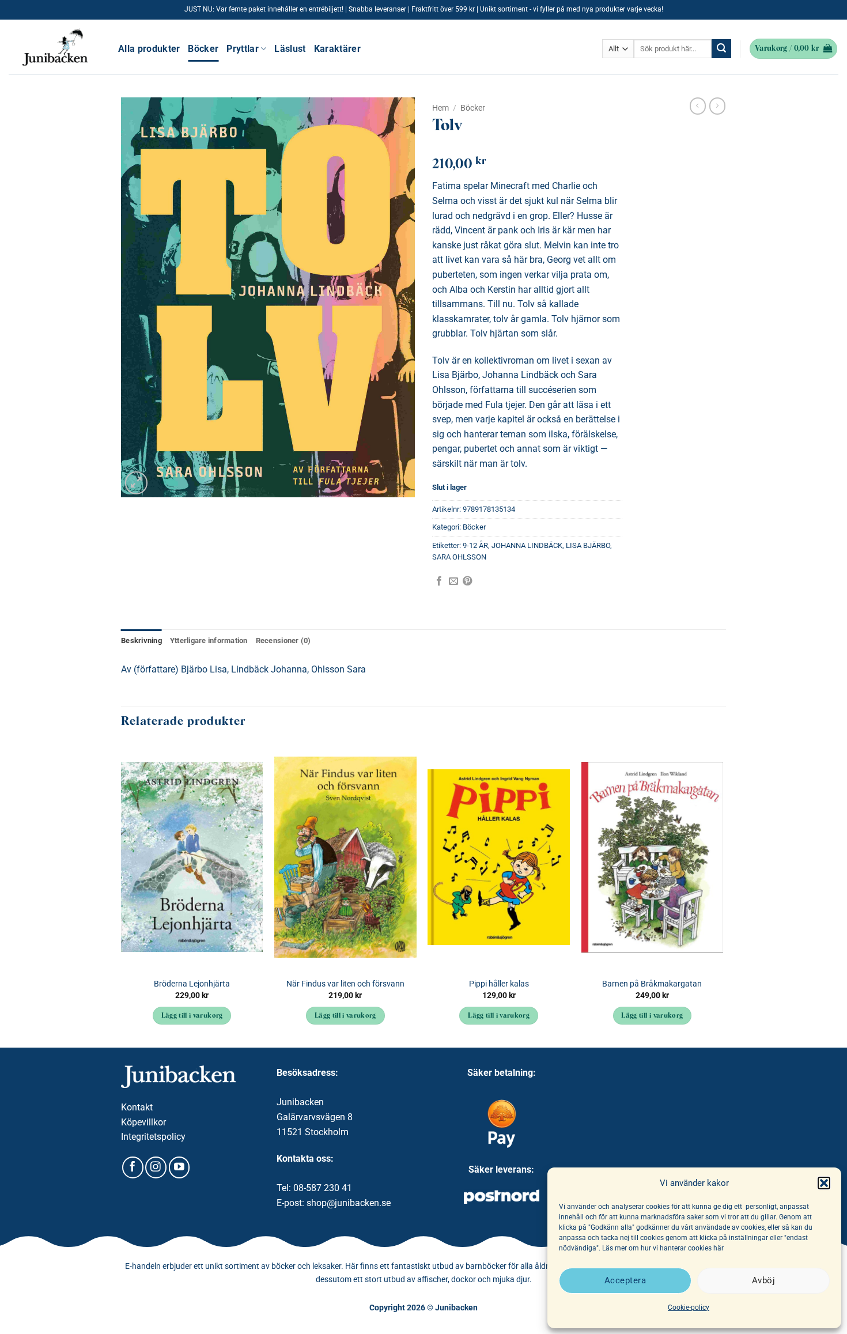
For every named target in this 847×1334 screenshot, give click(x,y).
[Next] (722, 894)
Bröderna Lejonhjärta (192, 984)
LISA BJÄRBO (588, 545)
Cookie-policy (688, 1307)
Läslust (289, 48)
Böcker (203, 48)
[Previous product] (717, 106)
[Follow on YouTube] (179, 1167)
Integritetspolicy (153, 1136)
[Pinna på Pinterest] (467, 581)
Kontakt (137, 1107)
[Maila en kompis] (453, 581)
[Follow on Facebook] (132, 1167)
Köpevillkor (143, 1122)
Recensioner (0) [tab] (283, 640)
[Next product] (698, 106)
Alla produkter (149, 48)
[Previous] (121, 894)
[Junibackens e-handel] (55, 47)
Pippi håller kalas (499, 984)
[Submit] (721, 49)
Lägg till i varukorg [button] (192, 1015)
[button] (824, 1183)
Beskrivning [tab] (141, 640)
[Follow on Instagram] (156, 1167)
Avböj (763, 1280)
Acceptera (625, 1280)
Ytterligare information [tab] (209, 640)
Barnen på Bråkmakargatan (652, 984)
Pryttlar (242, 48)
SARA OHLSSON (459, 557)
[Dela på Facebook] (439, 581)
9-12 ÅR (475, 545)
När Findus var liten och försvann (345, 984)
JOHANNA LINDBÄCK (526, 545)
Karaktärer (337, 48)
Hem (440, 107)
